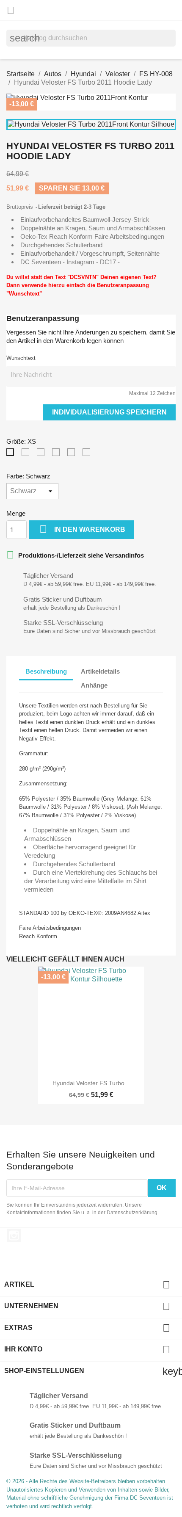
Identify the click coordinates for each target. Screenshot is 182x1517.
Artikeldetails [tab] (100, 671)
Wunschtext (21, 358)
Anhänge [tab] (94, 685)
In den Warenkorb (82, 529)
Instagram (14, 1235)
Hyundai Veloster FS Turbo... (91, 1083)
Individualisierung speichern (109, 412)
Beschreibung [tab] (46, 671)
